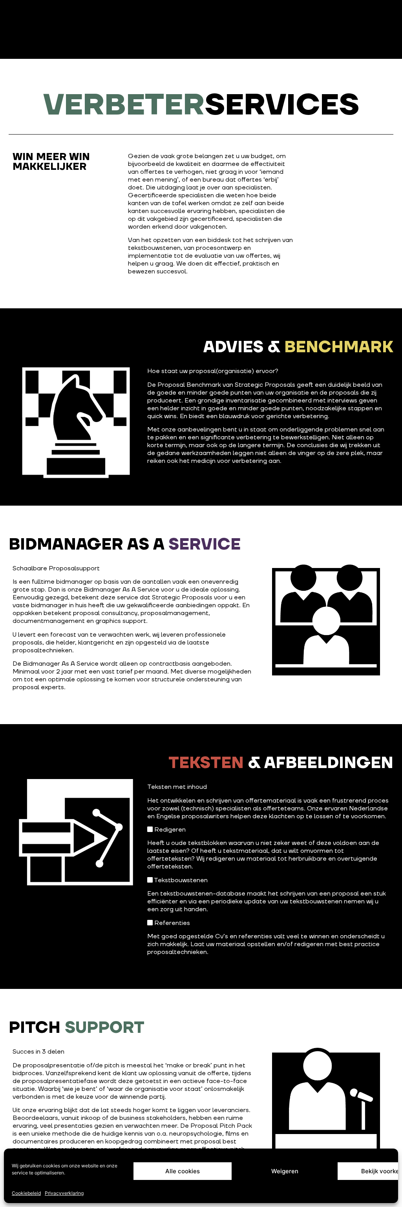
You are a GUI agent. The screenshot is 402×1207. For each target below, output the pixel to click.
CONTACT (69, 16)
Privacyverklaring (64, 1193)
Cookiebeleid (26, 1193)
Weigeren (284, 1171)
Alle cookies (182, 1171)
